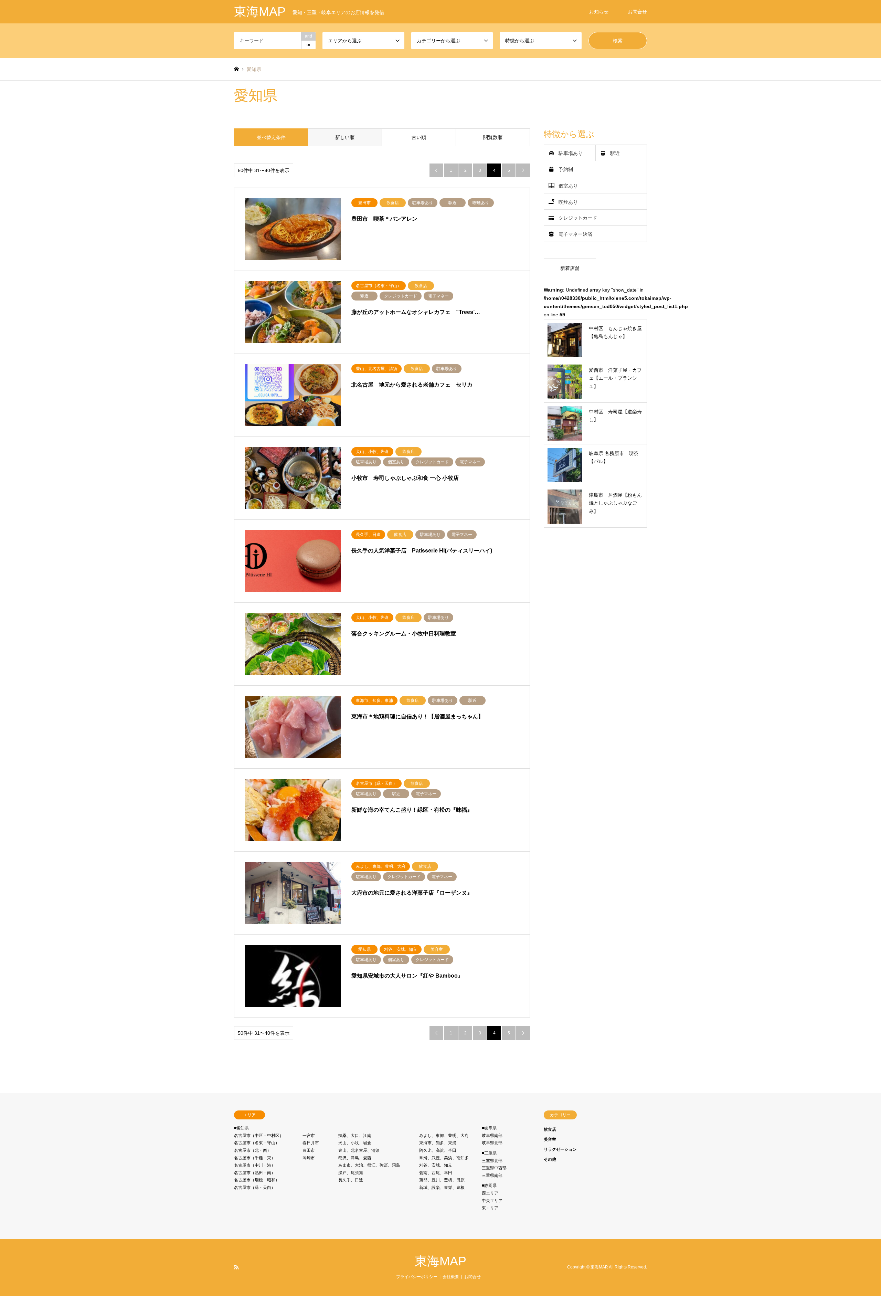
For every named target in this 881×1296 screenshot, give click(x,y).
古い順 (419, 137)
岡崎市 (308, 1158)
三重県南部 (492, 1175)
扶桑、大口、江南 (354, 1135)
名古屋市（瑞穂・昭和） (256, 1180)
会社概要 (451, 1276)
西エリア (490, 1193)
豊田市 (308, 1150)
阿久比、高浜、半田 (437, 1150)
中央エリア (492, 1200)
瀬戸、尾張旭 (350, 1172)
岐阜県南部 (492, 1135)
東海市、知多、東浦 (437, 1142)
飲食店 (550, 1129)
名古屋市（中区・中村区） (259, 1135)
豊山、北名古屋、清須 (359, 1150)
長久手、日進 (350, 1180)
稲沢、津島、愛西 (354, 1158)
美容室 (550, 1139)
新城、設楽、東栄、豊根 (442, 1187)
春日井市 (310, 1142)
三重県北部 (492, 1160)
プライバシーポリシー (416, 1276)
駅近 (615, 153)
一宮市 (308, 1135)
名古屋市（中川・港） (254, 1165)
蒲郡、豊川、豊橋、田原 (442, 1180)
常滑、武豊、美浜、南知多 (444, 1158)
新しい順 (344, 137)
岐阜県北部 (492, 1142)
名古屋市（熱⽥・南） (254, 1172)
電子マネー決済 (575, 234)
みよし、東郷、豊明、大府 (444, 1135)
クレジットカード (578, 217)
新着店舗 (570, 268)
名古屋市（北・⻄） (252, 1150)
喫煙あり (568, 201)
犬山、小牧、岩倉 (354, 1142)
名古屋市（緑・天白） (254, 1187)
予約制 (566, 169)
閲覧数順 (492, 137)
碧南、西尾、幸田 (435, 1172)
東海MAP (440, 1261)
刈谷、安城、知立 (435, 1165)
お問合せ (637, 11)
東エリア (490, 1207)
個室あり (568, 185)
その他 (550, 1159)
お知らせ (598, 11)
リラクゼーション (560, 1149)
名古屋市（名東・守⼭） (256, 1142)
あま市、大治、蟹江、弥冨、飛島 (369, 1165)
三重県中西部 (494, 1168)
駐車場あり (571, 153)
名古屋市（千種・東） (254, 1158)
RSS (236, 1267)
